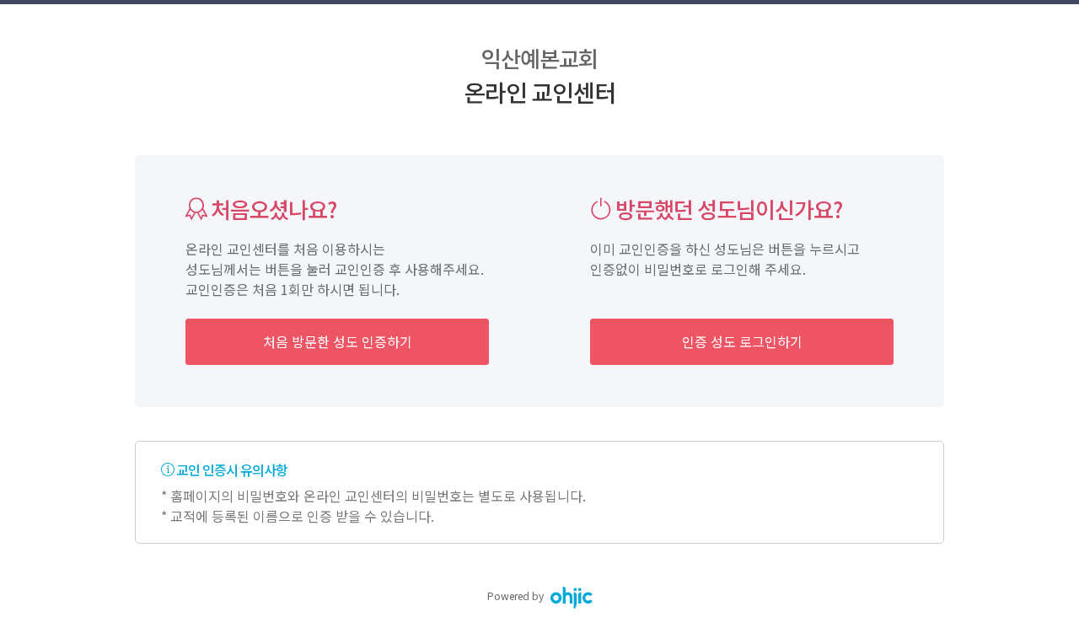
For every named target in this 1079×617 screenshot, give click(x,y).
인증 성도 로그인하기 (742, 341)
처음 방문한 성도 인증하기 (337, 341)
